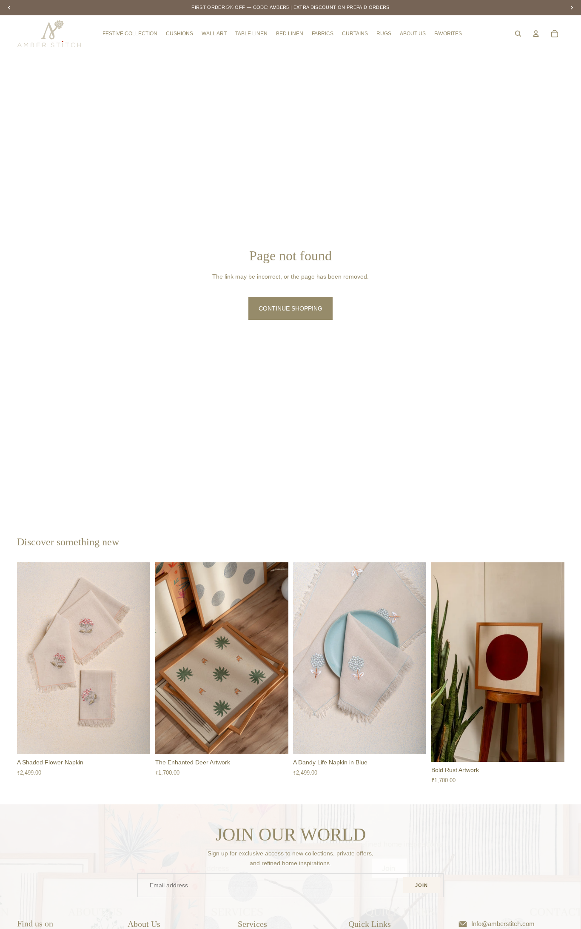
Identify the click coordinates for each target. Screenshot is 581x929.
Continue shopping (290, 308)
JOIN (421, 885)
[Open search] (518, 33)
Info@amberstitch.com (503, 923)
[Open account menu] (536, 33)
